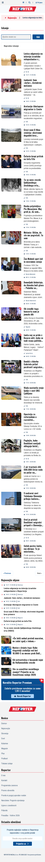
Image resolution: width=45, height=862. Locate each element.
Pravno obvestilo (7, 790)
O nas (3, 775)
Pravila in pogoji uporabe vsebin (13, 795)
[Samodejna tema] (23, 2)
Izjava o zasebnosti (8, 805)
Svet (19, 601)
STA (27, 122)
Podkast (4, 758)
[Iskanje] (30, 3)
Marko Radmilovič (31, 300)
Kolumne (4, 743)
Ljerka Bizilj (29, 353)
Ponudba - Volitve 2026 (10, 815)
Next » (39, 573)
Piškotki (4, 810)
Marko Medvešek (30, 274)
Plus (3, 753)
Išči (38, 37)
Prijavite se (21, 843)
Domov (4, 723)
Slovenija (20, 585)
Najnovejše (5, 728)
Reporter (28, 327)
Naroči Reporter (24, 696)
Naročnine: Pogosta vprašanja (12, 800)
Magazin (20, 618)
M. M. (27, 72)
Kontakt (4, 780)
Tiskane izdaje (6, 763)
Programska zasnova (9, 785)
